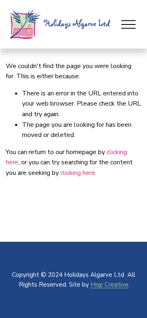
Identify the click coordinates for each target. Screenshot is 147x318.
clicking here (77, 172)
